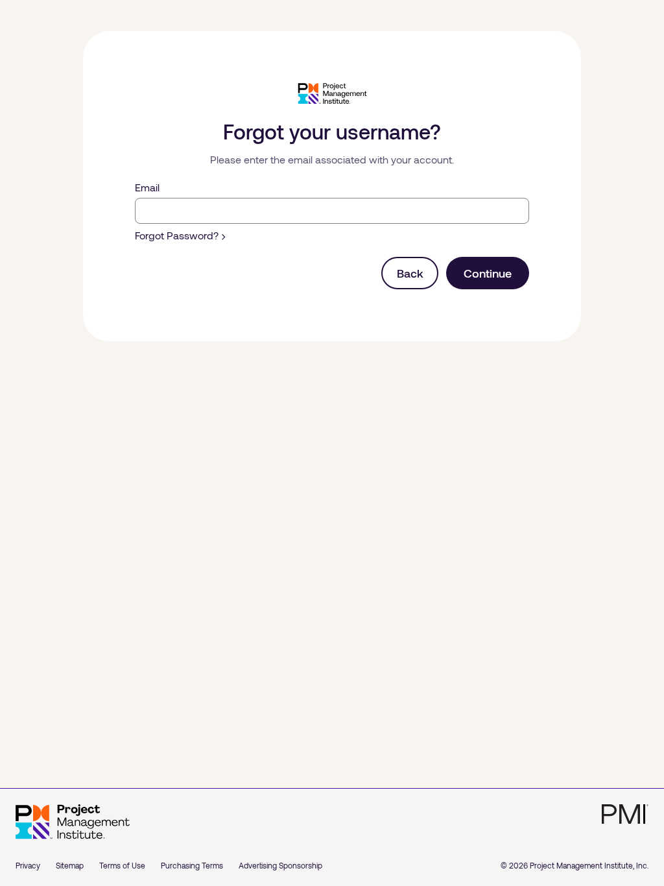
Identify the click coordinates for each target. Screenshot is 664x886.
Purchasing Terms (192, 865)
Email (147, 187)
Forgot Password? (177, 235)
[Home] (73, 821)
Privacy (28, 865)
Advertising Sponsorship (280, 865)
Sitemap (70, 865)
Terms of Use (122, 865)
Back (410, 273)
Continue (488, 273)
